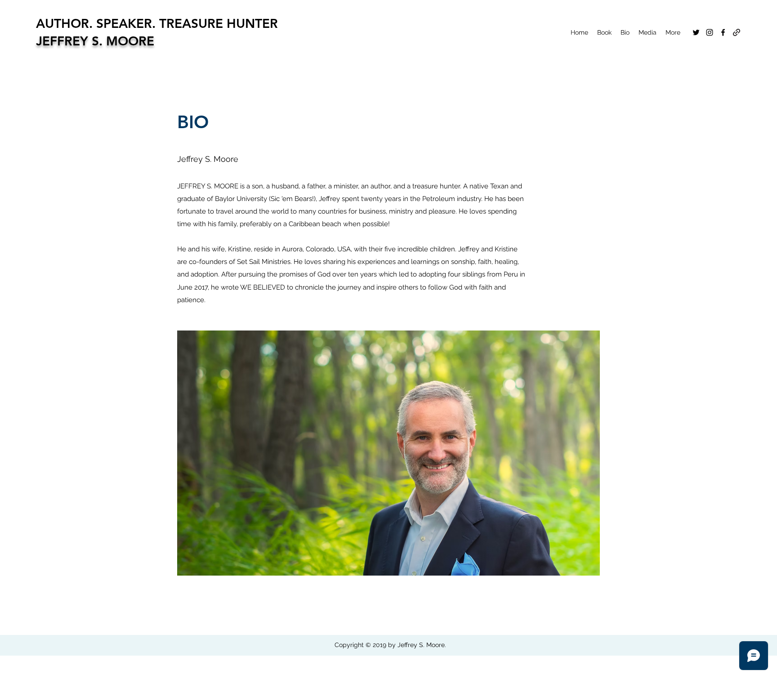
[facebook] (723, 32)
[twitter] (696, 32)
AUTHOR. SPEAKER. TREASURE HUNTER (157, 23)
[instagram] (709, 32)
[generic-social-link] (736, 32)
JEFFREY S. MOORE (95, 41)
